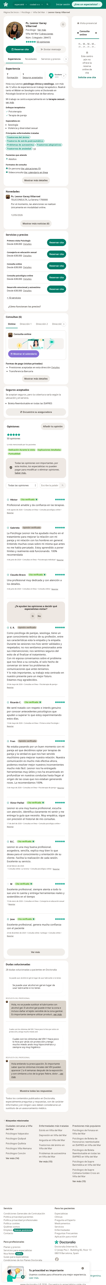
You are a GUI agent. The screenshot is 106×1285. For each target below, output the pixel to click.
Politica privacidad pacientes (18, 1216)
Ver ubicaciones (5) (31, 168)
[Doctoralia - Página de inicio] (7, 4)
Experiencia (14, 58)
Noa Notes (13, 1253)
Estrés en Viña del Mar (50, 1130)
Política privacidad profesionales (21, 1220)
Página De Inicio (11, 12)
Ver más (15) (45, 1161)
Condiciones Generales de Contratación (24, 1213)
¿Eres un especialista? (86, 4)
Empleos (18, 1230)
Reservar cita (56, 242)
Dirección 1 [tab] (26, 323)
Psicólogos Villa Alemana (19, 1148)
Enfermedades (62, 1230)
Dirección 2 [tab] (42, 323)
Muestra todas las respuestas (36, 1090)
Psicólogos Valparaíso (17, 1133)
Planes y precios (12, 1247)
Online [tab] (11, 323)
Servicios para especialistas (18, 1250)
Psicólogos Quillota (16, 1143)
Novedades (31, 58)
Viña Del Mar (39, 12)
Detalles (27, 244)
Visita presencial (87, 24)
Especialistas (61, 1213)
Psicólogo (26, 12)
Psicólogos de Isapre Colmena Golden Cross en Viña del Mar (86, 1173)
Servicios (59, 1226)
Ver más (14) (12, 1158)
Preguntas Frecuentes (66, 1233)
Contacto (8, 1233)
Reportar (10, 513)
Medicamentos (62, 1223)
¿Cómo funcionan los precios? (24, 306)
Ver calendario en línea (36, 172)
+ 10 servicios (14, 297)
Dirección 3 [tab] (58, 323)
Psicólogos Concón (16, 1153)
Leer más (34, 1277)
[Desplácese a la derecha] (66, 59)
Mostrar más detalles (37, 181)
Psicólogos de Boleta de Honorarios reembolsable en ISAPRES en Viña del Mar (86, 1142)
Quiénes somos (12, 1226)
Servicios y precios (50, 58)
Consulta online (86, 33)
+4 (34, 148)
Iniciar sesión (63, 4)
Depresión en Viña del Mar (53, 1135)
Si (33, 616)
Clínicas (59, 1216)
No (39, 616)
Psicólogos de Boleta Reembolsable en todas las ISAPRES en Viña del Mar (86, 1153)
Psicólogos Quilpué (16, 1138)
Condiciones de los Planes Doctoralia (23, 1260)
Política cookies (12, 1223)
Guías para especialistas (16, 1256)
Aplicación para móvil (66, 1236)
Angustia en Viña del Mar (52, 1140)
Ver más (45, 953)
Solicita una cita (87, 77)
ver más (10, 102)
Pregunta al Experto (65, 1220)
